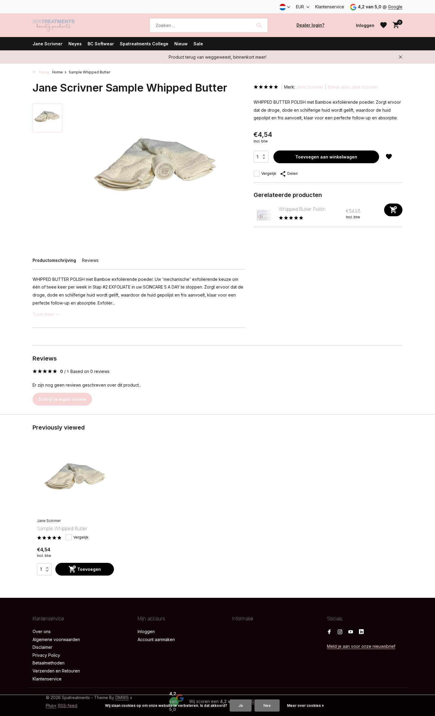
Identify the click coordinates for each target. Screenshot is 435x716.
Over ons (42, 631)
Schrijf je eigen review (62, 399)
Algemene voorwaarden (56, 639)
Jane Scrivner (47, 43)
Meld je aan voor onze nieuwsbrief (361, 646)
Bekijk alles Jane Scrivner (353, 86)
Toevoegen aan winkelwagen (326, 156)
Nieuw (181, 43)
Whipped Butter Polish (302, 209)
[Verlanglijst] (383, 25)
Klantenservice (329, 6)
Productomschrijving (54, 260)
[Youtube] (350, 632)
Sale (198, 43)
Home (57, 72)
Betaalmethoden (49, 662)
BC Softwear (101, 43)
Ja (241, 705)
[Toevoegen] (393, 210)
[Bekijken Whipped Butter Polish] (264, 213)
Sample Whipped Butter (62, 528)
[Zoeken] (259, 25)
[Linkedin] (361, 632)
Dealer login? (310, 25)
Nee (267, 705)
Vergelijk (268, 173)
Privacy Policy (46, 655)
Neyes (75, 43)
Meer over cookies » (305, 705)
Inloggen (146, 631)
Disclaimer (42, 647)
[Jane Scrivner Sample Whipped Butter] (75, 480)
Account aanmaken (156, 639)
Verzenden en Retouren (56, 670)
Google (395, 6)
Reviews (90, 260)
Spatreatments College (144, 43)
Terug (43, 72)
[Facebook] (329, 632)
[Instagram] (340, 632)
